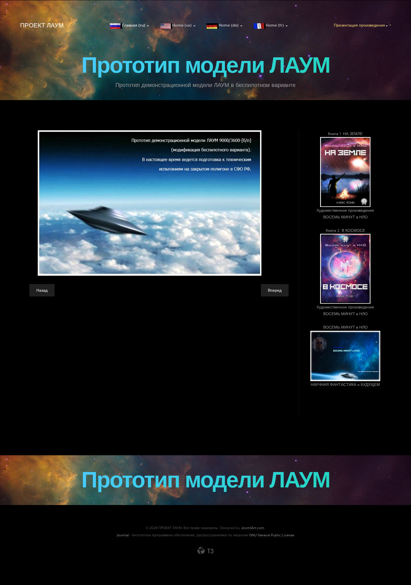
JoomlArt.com (252, 528)
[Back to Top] (393, 567)
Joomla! (122, 535)
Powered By (205, 550)
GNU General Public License (271, 535)
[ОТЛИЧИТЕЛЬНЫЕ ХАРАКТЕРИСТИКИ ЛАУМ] (163, 203)
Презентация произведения (359, 25)
